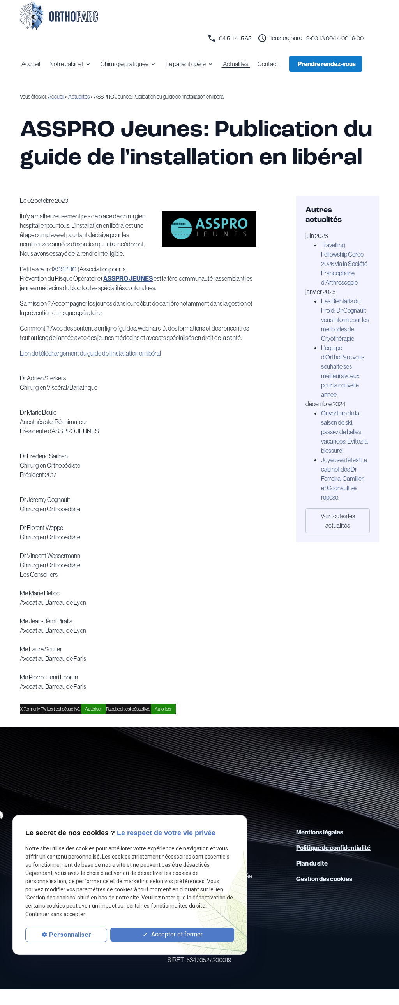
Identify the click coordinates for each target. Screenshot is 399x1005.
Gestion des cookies (324, 879)
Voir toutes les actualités (338, 520)
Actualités (235, 64)
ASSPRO (65, 269)
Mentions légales (319, 832)
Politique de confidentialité (333, 848)
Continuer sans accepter (55, 914)
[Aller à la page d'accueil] (59, 15)
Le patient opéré (186, 64)
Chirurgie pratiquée (124, 64)
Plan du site (312, 863)
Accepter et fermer (176, 934)
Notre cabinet (66, 64)
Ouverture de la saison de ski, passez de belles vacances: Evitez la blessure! (344, 431)
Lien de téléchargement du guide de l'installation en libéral (90, 353)
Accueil (30, 64)
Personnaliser (70, 934)
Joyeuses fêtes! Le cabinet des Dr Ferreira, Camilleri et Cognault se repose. (344, 478)
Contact (268, 64)
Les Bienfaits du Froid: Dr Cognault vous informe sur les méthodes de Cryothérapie (345, 319)
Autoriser (93, 709)
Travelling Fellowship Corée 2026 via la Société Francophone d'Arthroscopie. (344, 263)
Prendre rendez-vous (327, 64)
